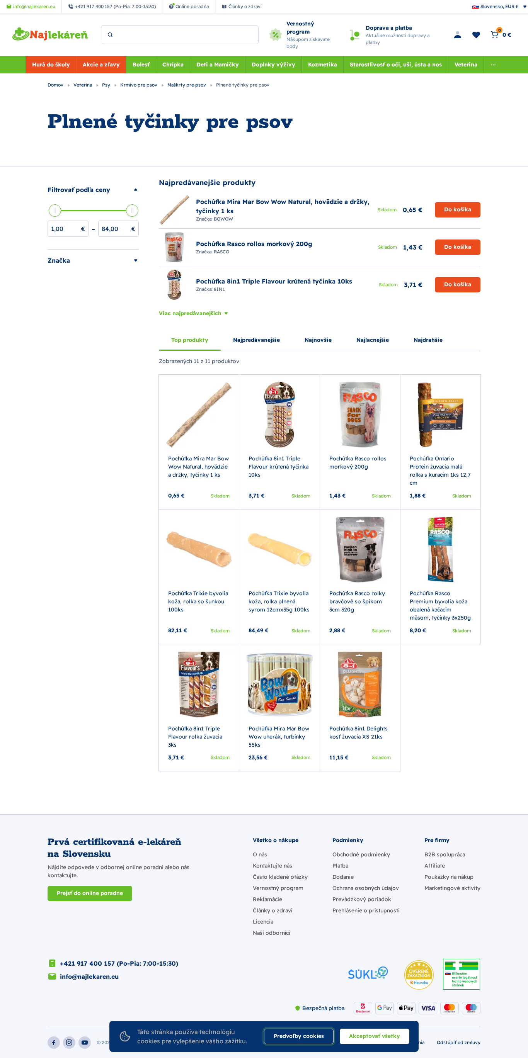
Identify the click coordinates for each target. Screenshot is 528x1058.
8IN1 (219, 289)
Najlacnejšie (372, 339)
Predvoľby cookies (299, 1036)
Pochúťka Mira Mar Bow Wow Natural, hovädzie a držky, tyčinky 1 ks (198, 466)
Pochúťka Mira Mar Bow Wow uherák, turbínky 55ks (279, 736)
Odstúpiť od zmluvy (458, 1042)
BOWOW (223, 219)
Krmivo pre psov (139, 85)
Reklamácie (267, 899)
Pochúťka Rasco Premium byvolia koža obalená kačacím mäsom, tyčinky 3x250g (440, 605)
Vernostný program (278, 888)
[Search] (110, 35)
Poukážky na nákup (448, 876)
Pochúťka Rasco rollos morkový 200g (358, 462)
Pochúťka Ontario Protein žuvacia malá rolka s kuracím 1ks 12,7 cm (440, 470)
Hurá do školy (51, 64)
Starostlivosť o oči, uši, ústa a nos (396, 64)
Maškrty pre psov (187, 85)
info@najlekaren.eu (89, 976)
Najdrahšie (428, 339)
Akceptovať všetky (374, 1036)
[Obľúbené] (476, 34)
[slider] (55, 210)
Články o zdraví (272, 910)
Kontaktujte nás (272, 865)
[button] (93, 189)
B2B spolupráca (444, 854)
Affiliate (434, 865)
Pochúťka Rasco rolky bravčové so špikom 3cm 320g (357, 601)
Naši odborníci (271, 932)
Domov (56, 85)
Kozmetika (322, 64)
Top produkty (189, 339)
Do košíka (457, 209)
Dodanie (343, 876)
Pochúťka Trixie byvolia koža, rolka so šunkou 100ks (198, 601)
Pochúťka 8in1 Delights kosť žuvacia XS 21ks (358, 732)
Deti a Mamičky (217, 64)
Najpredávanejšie (256, 339)
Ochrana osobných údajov (365, 888)
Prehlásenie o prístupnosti (366, 910)
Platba (340, 865)
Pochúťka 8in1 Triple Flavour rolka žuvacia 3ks (195, 736)
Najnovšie (318, 339)
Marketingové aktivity (452, 888)
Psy (106, 85)
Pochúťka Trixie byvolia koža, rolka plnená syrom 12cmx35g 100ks (279, 601)
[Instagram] (69, 1042)
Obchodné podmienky (361, 854)
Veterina (466, 64)
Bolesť (141, 64)
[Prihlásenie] (457, 34)
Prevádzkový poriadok (361, 899)
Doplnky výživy (273, 64)
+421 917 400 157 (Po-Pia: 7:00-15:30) (119, 963)
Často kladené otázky (280, 876)
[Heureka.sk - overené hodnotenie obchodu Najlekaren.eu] (419, 975)
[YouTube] (84, 1042)
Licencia (263, 921)
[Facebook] (54, 1042)
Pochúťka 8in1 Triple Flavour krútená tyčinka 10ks (278, 466)
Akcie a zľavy (101, 64)
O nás (260, 854)
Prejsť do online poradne (90, 893)
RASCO (221, 252)
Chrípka (173, 64)
